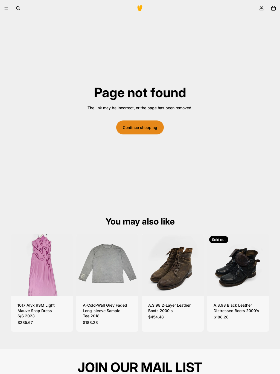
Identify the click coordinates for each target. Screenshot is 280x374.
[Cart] (273, 8)
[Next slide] (67, 265)
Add (134, 287)
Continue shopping (140, 127)
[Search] (18, 8)
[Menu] (6, 8)
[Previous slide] (17, 265)
